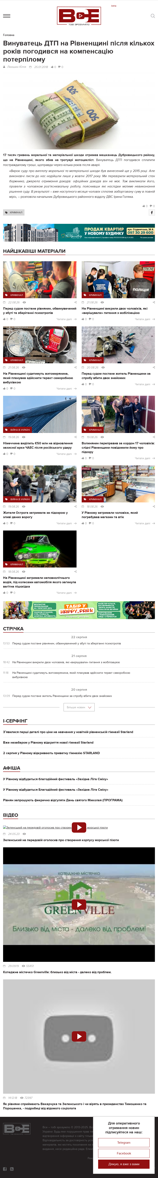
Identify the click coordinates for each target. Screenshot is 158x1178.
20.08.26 (92, 367)
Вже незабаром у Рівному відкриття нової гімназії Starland (48, 742)
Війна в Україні (20, 429)
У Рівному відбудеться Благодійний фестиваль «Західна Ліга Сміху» (55, 790)
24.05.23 (14, 834)
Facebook (124, 1153)
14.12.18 (12, 1098)
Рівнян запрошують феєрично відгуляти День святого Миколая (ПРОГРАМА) (63, 800)
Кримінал (16, 212)
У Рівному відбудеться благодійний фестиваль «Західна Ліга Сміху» (55, 779)
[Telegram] (12, 1169)
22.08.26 (14, 302)
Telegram (123, 1143)
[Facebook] (152, 212)
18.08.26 (92, 506)
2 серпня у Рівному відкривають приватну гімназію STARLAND (51, 753)
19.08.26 (13, 437)
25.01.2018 (41, 67)
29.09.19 (13, 966)
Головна (8, 35)
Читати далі (64, 319)
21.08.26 (92, 302)
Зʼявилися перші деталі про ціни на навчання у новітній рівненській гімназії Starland (68, 732)
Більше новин (76, 707)
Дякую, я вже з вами (123, 1164)
